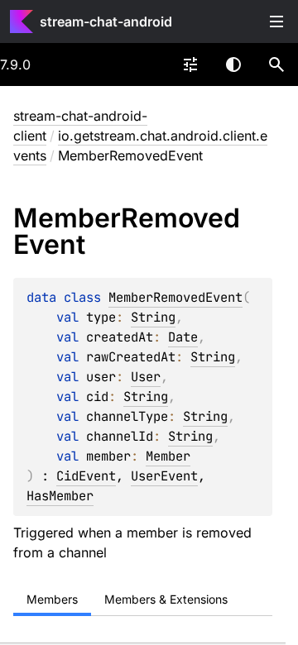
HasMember (60, 495)
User (146, 376)
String (153, 317)
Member (168, 456)
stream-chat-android (106, 21)
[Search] (276, 64)
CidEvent (86, 476)
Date (183, 337)
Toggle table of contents (276, 21)
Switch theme (233, 64)
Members (52, 599)
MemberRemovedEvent (175, 297)
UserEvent (164, 476)
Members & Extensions (166, 599)
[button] (276, 64)
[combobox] (190, 64)
